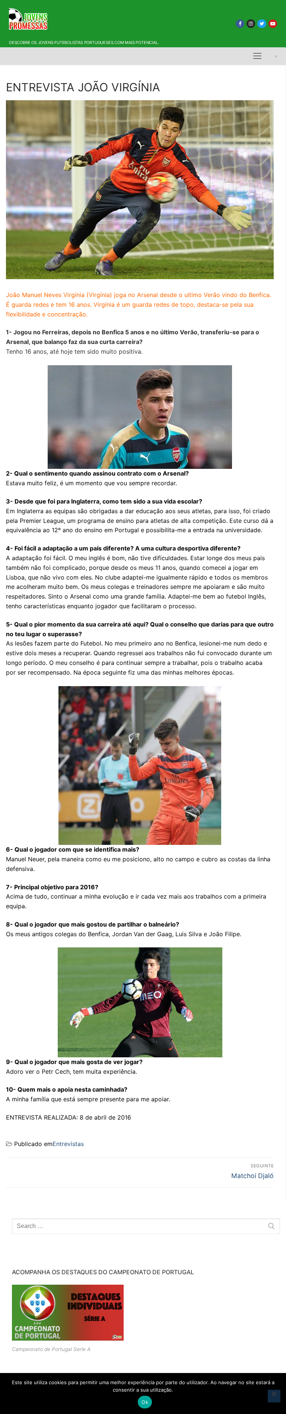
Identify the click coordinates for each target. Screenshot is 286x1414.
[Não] (274, 1396)
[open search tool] (276, 56)
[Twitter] (261, 23)
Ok (145, 1402)
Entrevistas (68, 1144)
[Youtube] (272, 23)
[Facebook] (240, 23)
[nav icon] (257, 56)
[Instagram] (251, 23)
